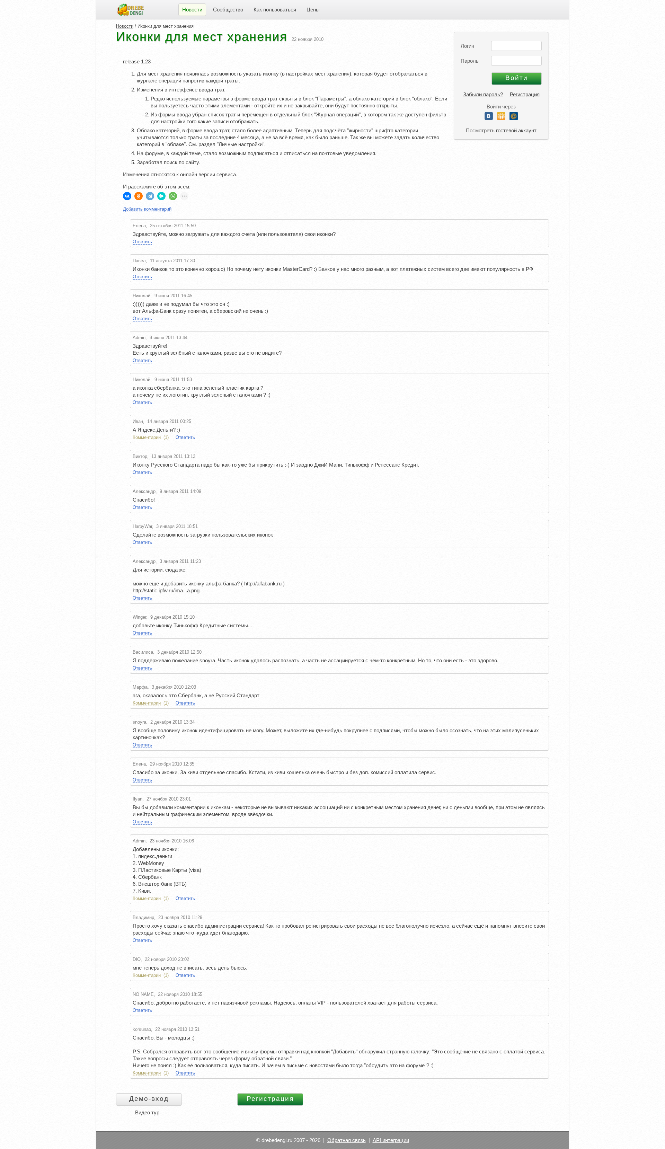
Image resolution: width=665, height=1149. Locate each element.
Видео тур (147, 1112)
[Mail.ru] (513, 118)
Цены (313, 9)
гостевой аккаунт (516, 130)
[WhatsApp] (173, 196)
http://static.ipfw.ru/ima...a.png (166, 590)
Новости (124, 26)
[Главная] (130, 9)
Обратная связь (346, 1140)
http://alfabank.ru (263, 583)
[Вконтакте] (488, 118)
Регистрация (525, 94)
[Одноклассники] (501, 118)
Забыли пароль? (483, 94)
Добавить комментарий (147, 209)
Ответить (142, 241)
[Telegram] (150, 196)
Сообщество (228, 9)
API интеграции (391, 1140)
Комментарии (147, 437)
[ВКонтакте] (127, 196)
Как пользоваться (275, 9)
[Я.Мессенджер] (161, 196)
